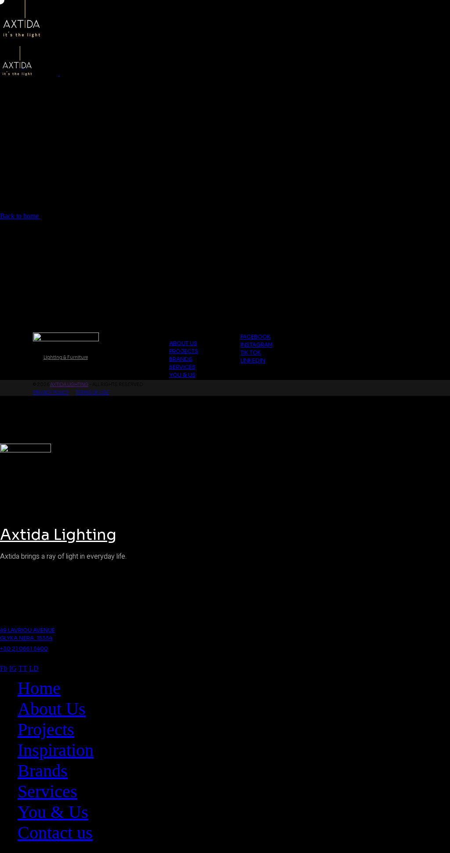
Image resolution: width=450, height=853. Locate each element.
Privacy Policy (51, 392)
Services (182, 367)
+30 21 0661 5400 (24, 648)
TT (22, 668)
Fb (3, 668)
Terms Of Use (92, 392)
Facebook (255, 336)
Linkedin (252, 360)
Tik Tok (250, 352)
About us (183, 343)
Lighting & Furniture (66, 357)
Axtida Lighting (69, 384)
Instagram (256, 344)
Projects (183, 351)
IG (13, 668)
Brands (180, 359)
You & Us (182, 375)
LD (34, 668)
